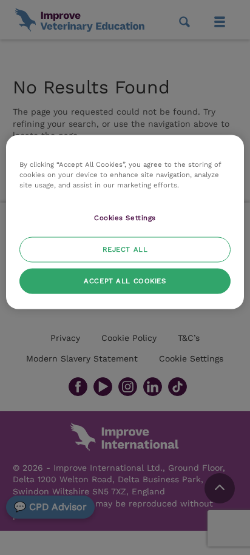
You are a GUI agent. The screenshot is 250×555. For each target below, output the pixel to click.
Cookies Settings (125, 218)
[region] (124, 222)
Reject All (125, 249)
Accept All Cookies (125, 281)
